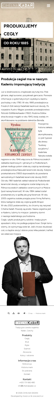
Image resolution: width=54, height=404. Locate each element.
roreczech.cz (37, 396)
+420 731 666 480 (27, 382)
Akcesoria (27, 352)
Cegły (27, 338)
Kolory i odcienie (27, 355)
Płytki (27, 345)
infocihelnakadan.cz (27, 386)
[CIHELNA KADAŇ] (24, 313)
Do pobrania (27, 371)
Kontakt (27, 374)
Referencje (27, 364)
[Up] (50, 402)
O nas (30, 313)
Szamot (27, 348)
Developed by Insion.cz (20, 396)
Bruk (27, 342)
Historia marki (40, 313)
